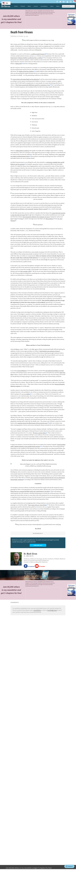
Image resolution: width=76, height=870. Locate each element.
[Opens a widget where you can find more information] (69, 866)
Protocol (23, 6)
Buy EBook (38, 528)
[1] (26, 215)
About (51, 6)
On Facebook (31, 566)
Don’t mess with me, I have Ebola (37, 505)
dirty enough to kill (25, 271)
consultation (37, 610)
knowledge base (52, 610)
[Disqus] (38, 634)
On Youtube (42, 566)
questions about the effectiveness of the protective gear (32, 423)
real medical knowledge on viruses (54, 371)
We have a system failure (39, 433)
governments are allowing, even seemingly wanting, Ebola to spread (29, 209)
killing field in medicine (22, 150)
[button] (73, 6)
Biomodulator (49, 219)
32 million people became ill (38, 54)
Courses (36, 6)
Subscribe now (38, 545)
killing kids (19, 63)
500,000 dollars (26, 394)
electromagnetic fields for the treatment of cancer (36, 217)
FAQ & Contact (64, 6)
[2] (44, 289)
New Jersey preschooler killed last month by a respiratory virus (33, 85)
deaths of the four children (26, 71)
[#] (5, 6)
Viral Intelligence (22, 371)
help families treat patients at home (49, 351)
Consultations (44, 6)
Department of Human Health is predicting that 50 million (26, 58)
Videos (58, 6)
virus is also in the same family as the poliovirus (26, 79)
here (12, 219)
